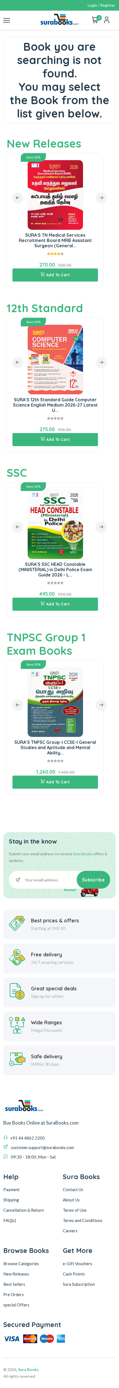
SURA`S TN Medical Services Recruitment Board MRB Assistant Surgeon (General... (55, 240)
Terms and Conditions (82, 1220)
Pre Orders (13, 1294)
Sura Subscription (79, 1284)
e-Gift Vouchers (77, 1263)
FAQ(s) (9, 1220)
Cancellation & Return (23, 1210)
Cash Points (74, 1273)
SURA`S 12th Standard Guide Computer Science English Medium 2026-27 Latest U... (55, 405)
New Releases (44, 143)
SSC (17, 473)
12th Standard (45, 308)
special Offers (16, 1304)
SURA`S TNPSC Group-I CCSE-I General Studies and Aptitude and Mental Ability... (55, 747)
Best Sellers (14, 1284)
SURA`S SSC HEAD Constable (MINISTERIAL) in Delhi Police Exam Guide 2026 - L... (55, 569)
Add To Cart (58, 274)
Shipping (11, 1199)
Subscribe (93, 880)
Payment (11, 1189)
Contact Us (73, 1189)
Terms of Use (75, 1210)
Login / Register (101, 5)
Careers (70, 1230)
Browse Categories (21, 1263)
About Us (71, 1199)
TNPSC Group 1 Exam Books (46, 644)
